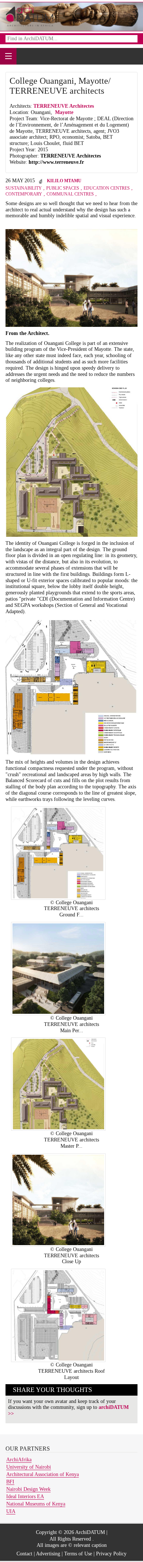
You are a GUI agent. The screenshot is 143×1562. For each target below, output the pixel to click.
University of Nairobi (28, 1467)
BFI (10, 1482)
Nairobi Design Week (28, 1489)
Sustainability (24, 188)
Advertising (48, 1553)
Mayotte (64, 112)
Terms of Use (78, 1553)
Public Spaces (62, 188)
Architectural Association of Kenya (42, 1474)
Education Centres (107, 188)
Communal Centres (70, 194)
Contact (24, 1553)
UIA (10, 1511)
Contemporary (24, 194)
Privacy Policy (111, 1553)
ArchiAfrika (19, 1459)
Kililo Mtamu (64, 180)
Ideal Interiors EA (25, 1496)
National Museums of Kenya (35, 1504)
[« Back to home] (30, 16)
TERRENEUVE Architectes (64, 106)
